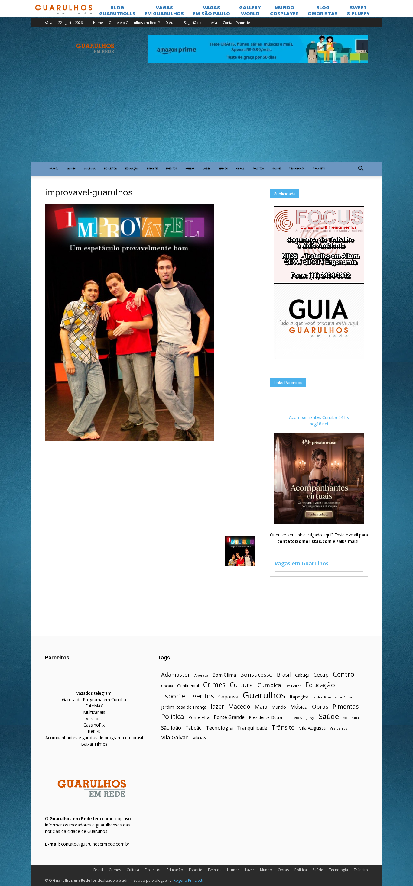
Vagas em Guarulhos (301, 563)
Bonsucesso (256, 675)
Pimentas (346, 706)
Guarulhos (263, 695)
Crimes (71, 168)
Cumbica (269, 685)
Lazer (206, 168)
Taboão (193, 728)
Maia (261, 706)
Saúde (276, 168)
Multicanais (94, 712)
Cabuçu (302, 675)
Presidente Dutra (265, 717)
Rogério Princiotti (188, 880)
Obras (240, 168)
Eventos (171, 168)
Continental (188, 685)
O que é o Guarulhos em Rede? (134, 22)
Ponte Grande (229, 717)
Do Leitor (110, 168)
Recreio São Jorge (300, 718)
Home (98, 22)
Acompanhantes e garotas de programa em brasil (94, 737)
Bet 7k (94, 731)
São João (171, 727)
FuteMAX (94, 706)
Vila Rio (199, 738)
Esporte (152, 168)
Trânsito (319, 168)
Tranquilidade (252, 728)
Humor (189, 168)
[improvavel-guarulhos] (129, 439)
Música (299, 707)
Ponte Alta (199, 717)
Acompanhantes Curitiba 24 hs (319, 417)
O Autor (171, 22)
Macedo (239, 706)
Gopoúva (228, 697)
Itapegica (299, 697)
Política (258, 168)
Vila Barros (338, 728)
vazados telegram (94, 693)
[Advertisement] (206, 116)
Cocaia (167, 685)
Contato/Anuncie (236, 22)
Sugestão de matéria (200, 22)
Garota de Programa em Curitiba (94, 699)
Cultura (90, 168)
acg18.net (319, 424)
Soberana (351, 717)
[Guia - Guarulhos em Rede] (319, 357)
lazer (217, 706)
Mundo (223, 168)
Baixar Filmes (94, 744)
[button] (360, 169)
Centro (343, 674)
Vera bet (94, 718)
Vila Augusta (312, 728)
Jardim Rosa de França (184, 707)
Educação (131, 168)
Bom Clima (224, 675)
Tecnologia (296, 168)
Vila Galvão (175, 737)
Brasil (53, 168)
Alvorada (201, 675)
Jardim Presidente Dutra (332, 697)
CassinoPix (94, 725)
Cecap (321, 675)
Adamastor (175, 675)
